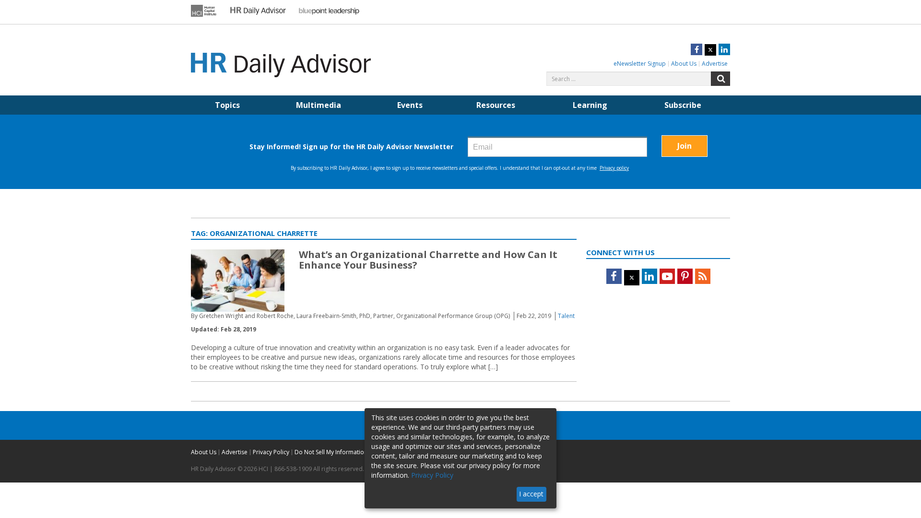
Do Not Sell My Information (331, 452)
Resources (495, 105)
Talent (566, 316)
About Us (684, 63)
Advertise (715, 63)
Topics (227, 105)
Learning (590, 105)
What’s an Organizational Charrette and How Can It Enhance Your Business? (428, 259)
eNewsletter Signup (640, 63)
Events (410, 105)
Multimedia (318, 105)
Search (720, 78)
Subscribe (682, 105)
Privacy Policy (271, 452)
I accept (531, 493)
